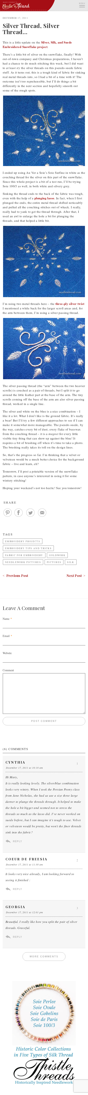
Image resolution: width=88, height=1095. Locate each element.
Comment (8, 670)
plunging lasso (44, 198)
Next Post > (76, 575)
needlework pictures (23, 562)
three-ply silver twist (69, 303)
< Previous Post (15, 575)
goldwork (57, 555)
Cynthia (15, 762)
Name (6, 619)
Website (7, 653)
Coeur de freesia (26, 859)
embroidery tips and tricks (28, 548)
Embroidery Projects (22, 541)
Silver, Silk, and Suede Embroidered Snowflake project (37, 44)
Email (6, 636)
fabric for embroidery (24, 555)
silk (70, 562)
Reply (17, 841)
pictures (54, 562)
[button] (82, 4)
